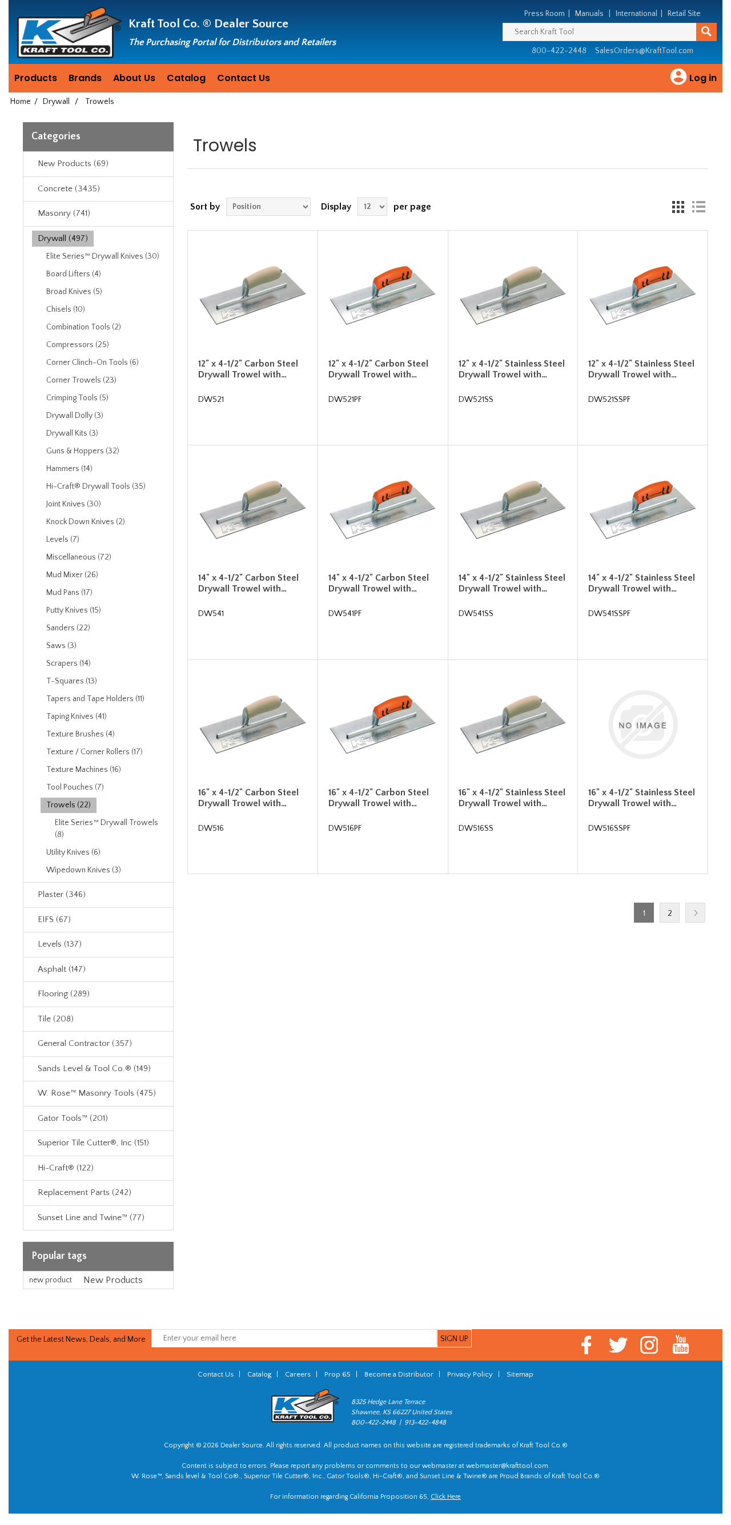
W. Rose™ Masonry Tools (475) (97, 1093)
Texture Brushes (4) (80, 734)
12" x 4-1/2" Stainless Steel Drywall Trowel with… (512, 369)
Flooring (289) (64, 994)
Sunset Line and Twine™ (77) (91, 1217)
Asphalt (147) (62, 969)
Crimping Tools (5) (77, 398)
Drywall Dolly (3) (74, 415)
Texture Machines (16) (83, 769)
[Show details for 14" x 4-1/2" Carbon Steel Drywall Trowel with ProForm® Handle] (382, 510)
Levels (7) (62, 539)
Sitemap (520, 1374)
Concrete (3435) (69, 189)
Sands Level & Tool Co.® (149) (94, 1068)
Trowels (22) (68, 805)
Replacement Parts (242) (84, 1192)
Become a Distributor (398, 1374)
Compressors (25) (77, 344)
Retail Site (684, 13)
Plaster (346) (62, 894)
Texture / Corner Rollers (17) (94, 752)
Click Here (446, 1496)
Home (20, 101)
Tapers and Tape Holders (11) (95, 698)
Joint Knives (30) (73, 504)
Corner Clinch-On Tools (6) (92, 362)
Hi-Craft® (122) (66, 1168)
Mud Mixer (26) (72, 575)
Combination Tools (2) (83, 327)
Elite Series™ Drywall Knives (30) (102, 256)
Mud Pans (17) (69, 592)
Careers (298, 1374)
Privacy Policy (470, 1374)
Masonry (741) (64, 213)
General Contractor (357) (85, 1043)
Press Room (544, 13)
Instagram (649, 1345)
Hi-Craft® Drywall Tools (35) (96, 486)
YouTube (681, 1345)
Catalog (186, 78)
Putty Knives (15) (73, 610)
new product (50, 1280)
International (636, 13)
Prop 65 (337, 1374)
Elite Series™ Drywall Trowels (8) (106, 828)
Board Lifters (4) (73, 274)
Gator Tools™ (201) (73, 1118)
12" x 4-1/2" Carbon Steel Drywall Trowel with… (248, 369)
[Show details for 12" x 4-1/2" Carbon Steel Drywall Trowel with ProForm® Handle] (382, 295)
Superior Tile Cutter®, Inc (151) (93, 1143)
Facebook (587, 1345)
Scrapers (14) (68, 663)
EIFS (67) (54, 919)
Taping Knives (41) (76, 716)
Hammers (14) (69, 468)
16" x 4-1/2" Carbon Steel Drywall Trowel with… (248, 797)
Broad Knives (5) (74, 291)
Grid (678, 207)
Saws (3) (61, 645)
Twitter (618, 1345)
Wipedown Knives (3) (83, 870)
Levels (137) (60, 944)
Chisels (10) (65, 309)
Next (695, 913)
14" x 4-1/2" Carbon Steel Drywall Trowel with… (248, 583)
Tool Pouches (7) (75, 787)
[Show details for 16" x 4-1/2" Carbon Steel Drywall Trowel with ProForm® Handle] (382, 724)
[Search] (706, 32)
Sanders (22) (68, 628)
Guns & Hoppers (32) (82, 451)
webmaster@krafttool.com (507, 1466)
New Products (113, 1280)
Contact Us (243, 78)
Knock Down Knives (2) (85, 521)
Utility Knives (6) (73, 852)
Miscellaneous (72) (78, 557)
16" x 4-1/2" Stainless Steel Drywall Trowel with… (512, 797)
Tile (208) (56, 1019)
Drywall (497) (63, 238)
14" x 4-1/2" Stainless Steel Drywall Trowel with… (512, 583)
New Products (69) (73, 163)
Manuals (589, 13)
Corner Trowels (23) (81, 380)
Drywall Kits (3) (72, 433)
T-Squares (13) (71, 681)
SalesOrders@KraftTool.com (644, 50)
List (698, 207)
